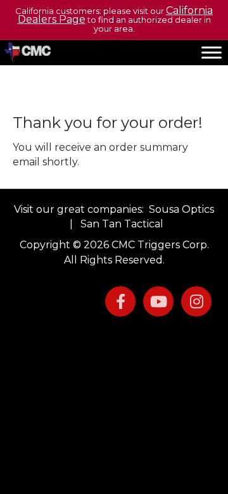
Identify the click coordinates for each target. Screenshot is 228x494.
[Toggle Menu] (211, 52)
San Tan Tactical (121, 224)
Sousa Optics (181, 209)
